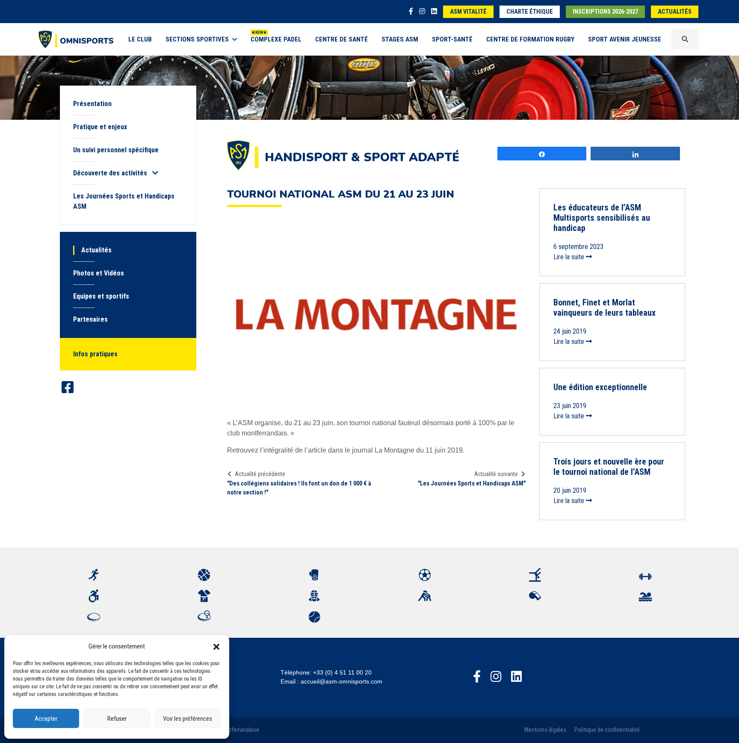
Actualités (675, 11)
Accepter (46, 718)
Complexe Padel (276, 39)
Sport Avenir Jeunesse (624, 39)
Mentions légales (545, 730)
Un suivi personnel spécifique (116, 150)
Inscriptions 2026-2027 (605, 11)
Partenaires (90, 319)
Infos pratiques (95, 354)
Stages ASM (399, 39)
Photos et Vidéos (98, 273)
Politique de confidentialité (607, 730)
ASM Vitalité (468, 11)
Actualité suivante (496, 474)
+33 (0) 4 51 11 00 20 (342, 672)
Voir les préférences (187, 718)
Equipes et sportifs (101, 296)
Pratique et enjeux (100, 127)
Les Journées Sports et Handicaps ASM (123, 201)
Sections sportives (197, 39)
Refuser (117, 718)
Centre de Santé (341, 39)
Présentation (92, 104)
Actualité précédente (260, 474)
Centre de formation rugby (530, 39)
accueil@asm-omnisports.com (341, 681)
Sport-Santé (452, 39)
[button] (216, 646)
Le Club (140, 39)
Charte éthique (529, 11)
